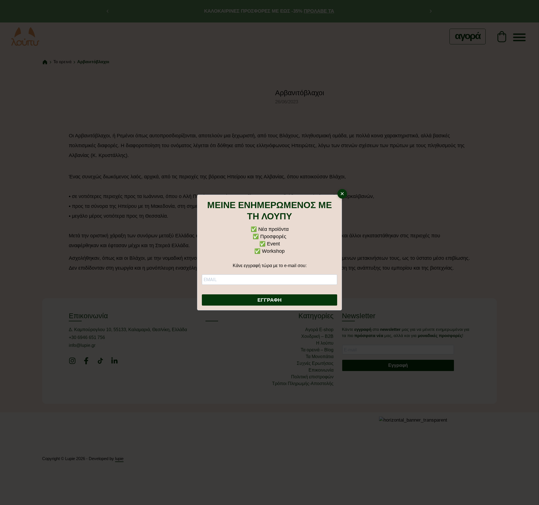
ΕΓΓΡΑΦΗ (269, 300)
